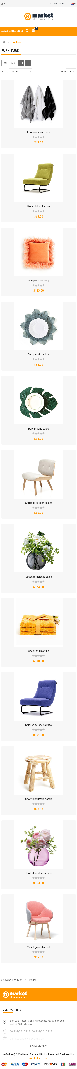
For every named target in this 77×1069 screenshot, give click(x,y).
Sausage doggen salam (38, 502)
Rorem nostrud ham (38, 132)
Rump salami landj (38, 280)
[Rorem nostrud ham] (38, 104)
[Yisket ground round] (38, 918)
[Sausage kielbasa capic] (38, 548)
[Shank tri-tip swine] (38, 622)
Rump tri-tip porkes (38, 354)
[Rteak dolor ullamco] (38, 178)
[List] (28, 63)
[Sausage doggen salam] (38, 474)
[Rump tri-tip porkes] (38, 326)
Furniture (16, 42)
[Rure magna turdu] (38, 400)
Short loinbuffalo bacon (38, 799)
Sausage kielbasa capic (38, 576)
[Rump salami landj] (38, 252)
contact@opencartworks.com (27, 1038)
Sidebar (10, 63)
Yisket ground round (38, 947)
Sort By (4, 71)
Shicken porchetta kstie (38, 724)
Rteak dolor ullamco (38, 206)
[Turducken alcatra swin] (38, 844)
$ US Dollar (56, 3)
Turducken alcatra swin (38, 873)
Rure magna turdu (38, 428)
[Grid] (21, 63)
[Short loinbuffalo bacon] (38, 770)
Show (63, 71)
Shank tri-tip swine (38, 650)
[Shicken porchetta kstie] (38, 696)
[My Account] (4, 3)
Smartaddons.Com (38, 1058)
